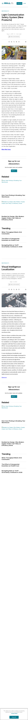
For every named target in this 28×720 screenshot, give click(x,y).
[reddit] (16, 41)
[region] (14, 714)
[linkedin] (11, 41)
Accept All (14, 717)
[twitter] (14, 41)
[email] (19, 41)
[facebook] (9, 41)
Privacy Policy (14, 713)
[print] (25, 41)
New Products (5, 11)
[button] (3, 3)
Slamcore (4, 377)
